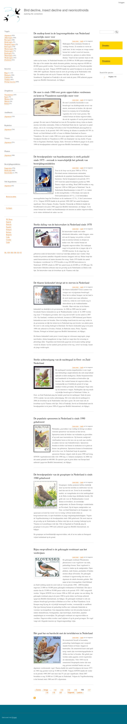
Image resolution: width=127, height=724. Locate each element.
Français (9, 229)
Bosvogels (7, 40)
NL (5, 252)
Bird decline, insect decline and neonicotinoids (56, 10)
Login (81, 41)
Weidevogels (8, 58)
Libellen (7, 77)
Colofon (8, 240)
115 (75, 690)
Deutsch (8, 224)
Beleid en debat (11, 197)
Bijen (6, 73)
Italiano (8, 232)
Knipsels (9, 235)
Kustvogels (8, 47)
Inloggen (121, 2)
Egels (6, 97)
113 (62, 690)
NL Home (9, 219)
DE (12, 252)
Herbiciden (8, 170)
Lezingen (9, 208)
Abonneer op (35, 698)
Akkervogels (8, 38)
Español (8, 227)
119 (53, 692)
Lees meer (75, 41)
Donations (106, 61)
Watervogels (8, 55)
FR (15, 252)
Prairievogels (8, 51)
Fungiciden (8, 168)
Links (8, 237)
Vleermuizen (8, 95)
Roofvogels (8, 53)
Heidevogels (8, 42)
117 (89, 690)
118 (47, 692)
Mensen (6, 99)
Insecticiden (8, 173)
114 (68, 690)
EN (9, 252)
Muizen (6, 101)
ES (18, 252)
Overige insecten (9, 82)
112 (55, 690)
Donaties (105, 45)
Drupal (14, 717)
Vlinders (7, 79)
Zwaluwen (7, 60)
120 (60, 692)
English (8, 222)
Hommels (7, 75)
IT (21, 252)
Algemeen (7, 35)
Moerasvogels (8, 49)
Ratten (6, 103)
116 (82, 690)
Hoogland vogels (9, 44)
